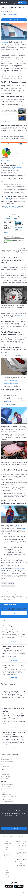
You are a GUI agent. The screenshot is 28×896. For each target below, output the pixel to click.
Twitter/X (7, 877)
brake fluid (21, 461)
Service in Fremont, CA (6, 763)
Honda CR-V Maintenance (7, 794)
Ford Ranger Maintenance (7, 801)
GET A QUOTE (22, 2)
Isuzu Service (4, 773)
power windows (21, 394)
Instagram (7, 879)
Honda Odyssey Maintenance (8, 799)
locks (14, 397)
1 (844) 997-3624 (7, 820)
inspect (24, 528)
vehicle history (7, 198)
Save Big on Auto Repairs (9, 14)
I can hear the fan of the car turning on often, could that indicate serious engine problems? (13, 710)
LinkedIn (7, 874)
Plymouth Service (5, 776)
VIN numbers (11, 206)
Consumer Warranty (21, 839)
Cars (7, 849)
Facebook (7, 872)
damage (8, 343)
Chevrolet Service (5, 774)
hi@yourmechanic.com (18, 820)
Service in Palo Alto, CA (6, 759)
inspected (16, 525)
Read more (14, 641)
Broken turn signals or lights (11, 380)
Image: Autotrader (6, 121)
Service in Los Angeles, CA (7, 761)
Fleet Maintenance (7, 843)
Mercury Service (5, 778)
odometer (19, 315)
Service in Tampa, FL (6, 764)
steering (6, 400)
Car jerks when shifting (8, 689)
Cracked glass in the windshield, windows (14, 382)
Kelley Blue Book (5, 208)
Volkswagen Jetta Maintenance (8, 796)
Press (7, 841)
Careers (7, 845)
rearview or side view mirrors (11, 383)
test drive (13, 473)
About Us (7, 839)
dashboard (8, 401)
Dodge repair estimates (6, 786)
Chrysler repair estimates (7, 784)
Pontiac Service (4, 771)
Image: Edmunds (5, 160)
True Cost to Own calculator (17, 168)
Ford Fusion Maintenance (7, 798)
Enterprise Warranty (21, 841)
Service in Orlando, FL (6, 766)
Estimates (7, 852)
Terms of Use (21, 849)
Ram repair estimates (6, 790)
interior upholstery (14, 398)
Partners (7, 857)
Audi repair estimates (6, 782)
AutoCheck (15, 208)
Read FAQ (14, 824)
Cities (7, 847)
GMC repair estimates (6, 788)
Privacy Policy (21, 843)
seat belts (19, 403)
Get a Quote (14, 19)
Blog (7, 860)
